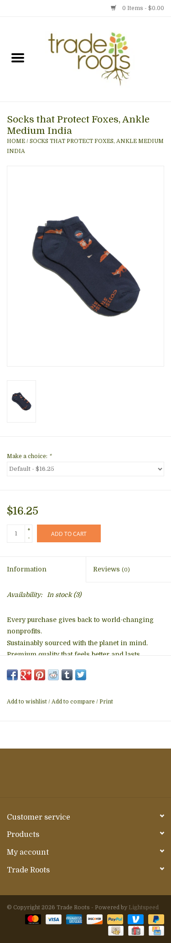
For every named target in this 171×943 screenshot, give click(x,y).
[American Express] (73, 919)
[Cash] (115, 930)
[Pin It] (39, 674)
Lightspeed (144, 907)
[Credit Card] (154, 930)
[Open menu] (18, 57)
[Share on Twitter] (80, 674)
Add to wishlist (27, 701)
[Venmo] (134, 919)
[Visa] (52, 919)
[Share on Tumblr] (67, 674)
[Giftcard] (135, 930)
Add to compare (74, 701)
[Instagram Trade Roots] (85, 776)
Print (106, 701)
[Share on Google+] (26, 674)
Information (27, 569)
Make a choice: (29, 456)
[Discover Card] (93, 919)
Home (16, 141)
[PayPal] (114, 919)
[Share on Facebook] (12, 674)
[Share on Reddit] (53, 674)
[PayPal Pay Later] (154, 919)
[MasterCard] (32, 919)
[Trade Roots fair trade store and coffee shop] (104, 58)
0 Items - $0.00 (142, 8)
